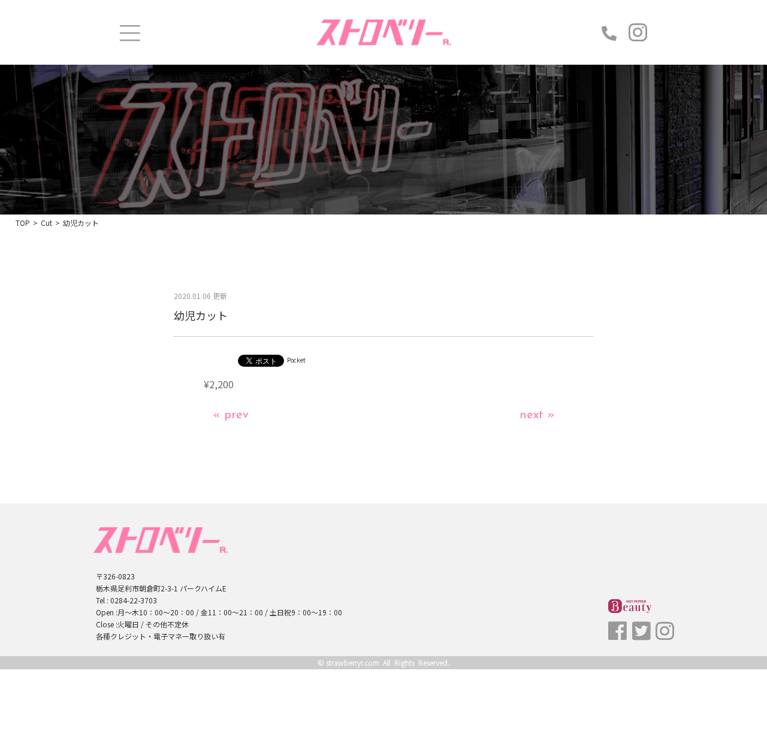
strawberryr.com (352, 662)
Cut (46, 223)
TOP (23, 223)
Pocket (296, 359)
